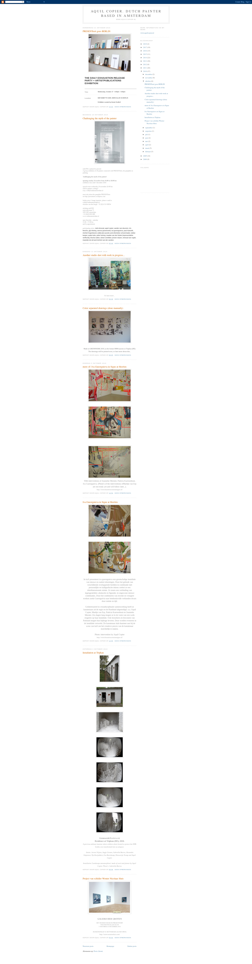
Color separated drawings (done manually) (103, 308)
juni (147, 138)
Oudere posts (131, 946)
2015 (145, 54)
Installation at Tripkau (93, 652)
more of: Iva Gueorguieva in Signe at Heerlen (104, 366)
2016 (145, 51)
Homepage (110, 946)
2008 (145, 159)
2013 (145, 61)
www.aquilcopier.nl (147, 33)
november (149, 77)
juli (146, 134)
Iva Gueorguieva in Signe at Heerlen (100, 502)
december (149, 74)
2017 (145, 47)
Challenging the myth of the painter (100, 118)
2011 (145, 68)
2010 (145, 71)
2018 (145, 44)
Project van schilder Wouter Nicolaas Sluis (103, 878)
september (149, 127)
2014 (145, 57)
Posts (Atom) (98, 951)
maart (147, 148)
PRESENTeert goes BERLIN (96, 31)
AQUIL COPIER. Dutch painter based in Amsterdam (126, 13)
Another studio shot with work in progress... (104, 255)
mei (146, 141)
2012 (145, 64)
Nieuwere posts (88, 946)
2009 (145, 156)
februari (148, 151)
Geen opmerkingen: (123, 106)
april (147, 144)
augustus (148, 131)
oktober (148, 81)
